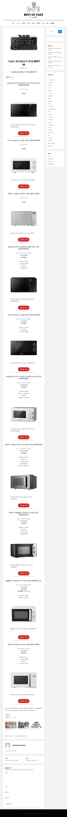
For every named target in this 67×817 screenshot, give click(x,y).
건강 (47, 23)
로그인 (49, 156)
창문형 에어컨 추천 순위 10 (23, 728)
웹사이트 (7, 797)
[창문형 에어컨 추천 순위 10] (23, 725)
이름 (6, 786)
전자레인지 (24, 736)
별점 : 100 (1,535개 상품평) (24, 448)
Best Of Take (33, 15)
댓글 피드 (50, 161)
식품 (49, 111)
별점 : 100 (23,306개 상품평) (23, 253)
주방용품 (50, 130)
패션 (29, 23)
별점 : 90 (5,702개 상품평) (24, 519)
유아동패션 (50, 119)
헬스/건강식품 (51, 143)
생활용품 (50, 101)
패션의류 (50, 138)
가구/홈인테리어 (51, 80)
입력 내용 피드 (51, 158)
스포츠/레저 (50, 106)
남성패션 (50, 90)
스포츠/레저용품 (51, 109)
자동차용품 (50, 125)
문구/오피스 (50, 93)
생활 (49, 98)
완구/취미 (50, 117)
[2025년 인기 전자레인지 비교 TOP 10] (10, 725)
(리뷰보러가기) (24, 89)
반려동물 (52, 23)
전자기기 (24, 23)
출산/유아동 (50, 132)
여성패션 (50, 114)
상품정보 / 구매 (24, 133)
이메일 (7, 792)
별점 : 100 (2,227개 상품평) (24, 319)
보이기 (11, 77)
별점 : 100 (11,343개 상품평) (23, 585)
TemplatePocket (33, 813)
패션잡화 (50, 140)
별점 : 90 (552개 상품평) (23, 382)
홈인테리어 (50, 146)
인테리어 (38, 23)
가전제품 (18, 23)
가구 (43, 23)
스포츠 (33, 23)
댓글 (6, 772)
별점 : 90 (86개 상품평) (24, 648)
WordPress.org (51, 164)
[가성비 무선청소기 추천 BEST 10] (36, 725)
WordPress (43, 813)
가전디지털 (50, 82)
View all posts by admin (10, 751)
